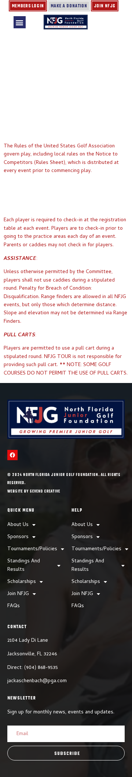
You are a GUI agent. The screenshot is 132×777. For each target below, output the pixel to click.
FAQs (13, 606)
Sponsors (18, 537)
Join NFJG (104, 6)
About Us (18, 525)
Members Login (28, 6)
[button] (20, 22)
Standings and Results (23, 565)
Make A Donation (69, 6)
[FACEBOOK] (12, 455)
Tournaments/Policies (32, 549)
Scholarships (21, 582)
